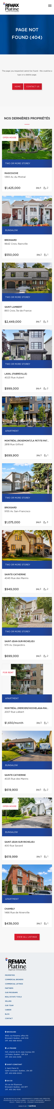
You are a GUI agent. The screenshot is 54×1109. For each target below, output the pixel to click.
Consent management (35, 1102)
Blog (7, 1014)
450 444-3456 (15, 1057)
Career (8, 1010)
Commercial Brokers (14, 979)
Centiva (32, 1106)
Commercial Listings (14, 984)
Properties (10, 975)
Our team (9, 1005)
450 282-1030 (15, 1089)
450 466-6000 (15, 1041)
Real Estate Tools (13, 997)
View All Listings (27, 937)
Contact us (32, 87)
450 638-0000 (15, 1073)
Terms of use (21, 1102)
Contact (9, 1018)
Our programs (11, 992)
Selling (8, 1001)
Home (18, 87)
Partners (9, 988)
